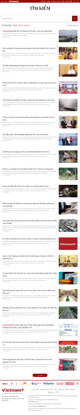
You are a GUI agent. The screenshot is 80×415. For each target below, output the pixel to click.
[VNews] (69, 383)
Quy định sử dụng (44, 389)
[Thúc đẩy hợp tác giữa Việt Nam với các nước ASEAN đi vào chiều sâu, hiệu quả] (68, 295)
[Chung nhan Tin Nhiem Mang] (69, 396)
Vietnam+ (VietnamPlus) (14, 1)
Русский (67, 1)
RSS (51, 389)
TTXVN (67, 389)
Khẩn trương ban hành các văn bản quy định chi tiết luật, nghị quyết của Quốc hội (28, 204)
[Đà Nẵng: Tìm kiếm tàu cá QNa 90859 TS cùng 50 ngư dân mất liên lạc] (68, 243)
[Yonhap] (28, 383)
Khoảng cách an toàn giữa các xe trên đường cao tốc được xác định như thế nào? (29, 308)
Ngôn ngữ (61, 389)
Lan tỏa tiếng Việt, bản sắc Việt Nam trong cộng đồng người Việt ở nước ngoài (29, 274)
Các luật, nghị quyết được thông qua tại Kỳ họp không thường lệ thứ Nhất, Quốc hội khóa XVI (28, 326)
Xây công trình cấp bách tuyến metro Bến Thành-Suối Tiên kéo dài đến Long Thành (29, 221)
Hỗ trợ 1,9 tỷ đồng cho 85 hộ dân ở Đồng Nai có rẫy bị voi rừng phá (27, 169)
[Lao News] (3, 383)
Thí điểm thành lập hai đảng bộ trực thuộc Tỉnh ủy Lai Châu (25, 65)
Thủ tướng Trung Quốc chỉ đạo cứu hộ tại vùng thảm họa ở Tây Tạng (28, 100)
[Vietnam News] (40, 383)
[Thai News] (8, 383)
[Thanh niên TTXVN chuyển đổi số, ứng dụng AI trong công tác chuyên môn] (68, 87)
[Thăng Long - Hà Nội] (71, 1)
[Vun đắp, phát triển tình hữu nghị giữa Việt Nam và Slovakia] (68, 139)
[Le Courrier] (51, 383)
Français (53, 1)
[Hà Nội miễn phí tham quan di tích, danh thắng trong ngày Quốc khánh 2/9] (68, 347)
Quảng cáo (51, 392)
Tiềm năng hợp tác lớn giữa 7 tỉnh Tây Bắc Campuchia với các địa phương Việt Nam (27, 360)
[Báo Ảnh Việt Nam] (62, 383)
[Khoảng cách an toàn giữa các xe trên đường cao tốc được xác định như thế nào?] (68, 312)
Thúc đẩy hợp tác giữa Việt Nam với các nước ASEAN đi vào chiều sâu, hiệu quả (28, 291)
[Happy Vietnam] (16, 383)
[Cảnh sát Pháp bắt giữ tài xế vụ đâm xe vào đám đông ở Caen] (68, 191)
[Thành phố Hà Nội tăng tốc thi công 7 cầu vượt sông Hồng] (68, 36)
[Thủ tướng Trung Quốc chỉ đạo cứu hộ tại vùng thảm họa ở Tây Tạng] (68, 105)
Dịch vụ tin (72, 389)
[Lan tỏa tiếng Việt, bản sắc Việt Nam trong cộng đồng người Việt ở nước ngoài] (68, 278)
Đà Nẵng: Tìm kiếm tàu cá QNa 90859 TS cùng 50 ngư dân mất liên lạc (29, 238)
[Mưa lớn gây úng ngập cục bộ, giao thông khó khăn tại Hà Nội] (68, 156)
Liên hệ (57, 392)
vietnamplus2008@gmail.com (39, 406)
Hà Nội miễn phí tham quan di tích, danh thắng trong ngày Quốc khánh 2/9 (29, 343)
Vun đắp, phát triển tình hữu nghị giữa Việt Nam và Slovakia (25, 134)
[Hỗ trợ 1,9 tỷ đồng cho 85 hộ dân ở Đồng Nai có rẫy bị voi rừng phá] (68, 174)
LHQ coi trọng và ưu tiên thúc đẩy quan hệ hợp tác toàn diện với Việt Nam (28, 118)
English (48, 1)
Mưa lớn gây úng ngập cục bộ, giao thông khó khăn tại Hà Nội (25, 151)
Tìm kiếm (40, 8)
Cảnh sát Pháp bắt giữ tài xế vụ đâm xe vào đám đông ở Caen (25, 186)
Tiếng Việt (43, 1)
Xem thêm (40, 375)
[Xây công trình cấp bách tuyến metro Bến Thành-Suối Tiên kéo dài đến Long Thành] (68, 225)
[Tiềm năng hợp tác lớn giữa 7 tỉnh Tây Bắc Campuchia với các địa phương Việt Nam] (68, 364)
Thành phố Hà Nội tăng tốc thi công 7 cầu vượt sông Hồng (30, 31)
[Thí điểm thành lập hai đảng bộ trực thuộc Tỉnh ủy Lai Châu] (68, 70)
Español (58, 1)
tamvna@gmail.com (33, 401)
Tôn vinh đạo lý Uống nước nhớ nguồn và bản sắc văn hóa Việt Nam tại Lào (28, 49)
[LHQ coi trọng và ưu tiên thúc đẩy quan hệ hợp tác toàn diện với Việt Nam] (68, 122)
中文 (63, 1)
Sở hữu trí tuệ (34, 389)
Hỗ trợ (55, 389)
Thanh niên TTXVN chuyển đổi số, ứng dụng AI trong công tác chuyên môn (29, 84)
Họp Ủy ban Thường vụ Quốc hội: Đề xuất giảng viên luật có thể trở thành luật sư (27, 257)
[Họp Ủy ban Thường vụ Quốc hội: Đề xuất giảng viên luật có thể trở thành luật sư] (68, 261)
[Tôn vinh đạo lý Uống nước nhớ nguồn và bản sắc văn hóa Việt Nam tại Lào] (68, 53)
